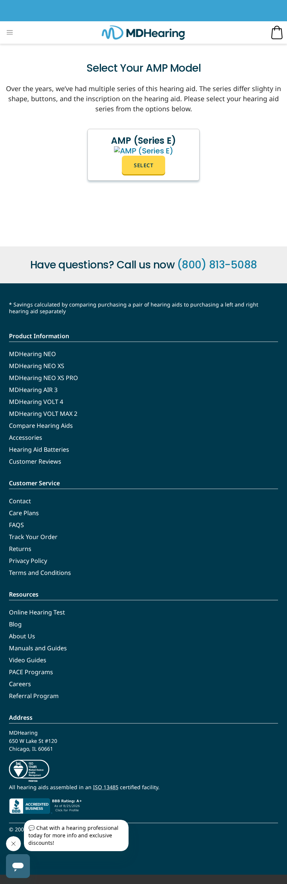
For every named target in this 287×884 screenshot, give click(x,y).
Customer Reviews (35, 461)
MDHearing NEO (32, 354)
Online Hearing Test (37, 612)
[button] (9, 32)
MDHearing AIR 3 (33, 390)
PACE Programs (31, 672)
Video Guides (27, 660)
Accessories (25, 437)
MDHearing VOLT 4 (36, 402)
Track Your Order (33, 537)
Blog (15, 624)
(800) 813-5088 (217, 265)
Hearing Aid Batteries (39, 449)
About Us (22, 636)
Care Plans (24, 513)
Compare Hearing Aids (41, 425)
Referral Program (34, 696)
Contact (20, 501)
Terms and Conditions (40, 573)
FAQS (16, 525)
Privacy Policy (28, 561)
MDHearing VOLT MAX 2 (43, 414)
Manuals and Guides (38, 648)
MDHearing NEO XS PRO (43, 378)
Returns (20, 549)
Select (143, 165)
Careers (20, 684)
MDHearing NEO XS (36, 366)
